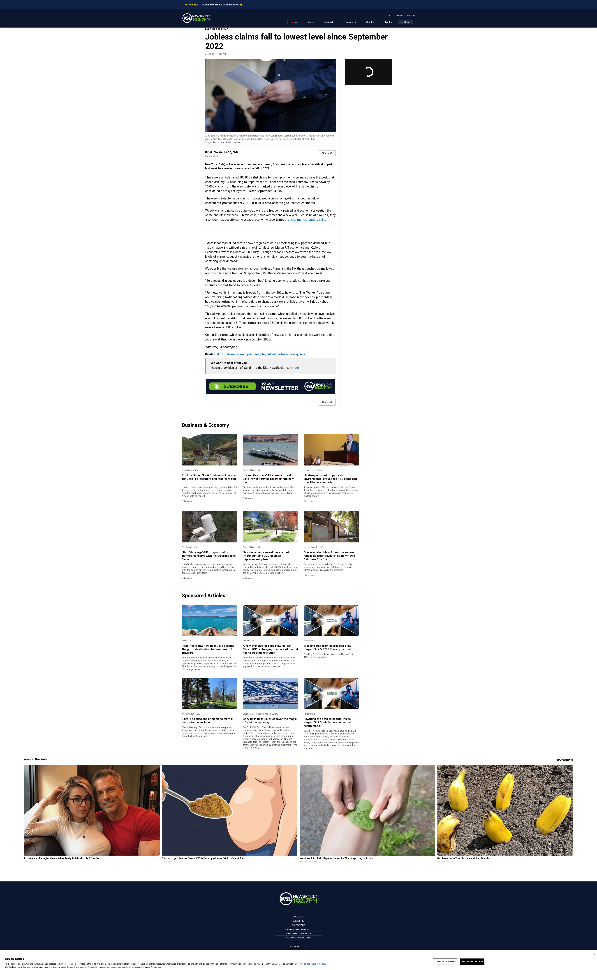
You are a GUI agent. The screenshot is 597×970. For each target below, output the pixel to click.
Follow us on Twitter (298, 937)
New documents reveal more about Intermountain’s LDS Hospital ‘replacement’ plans (266, 556)
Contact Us (298, 925)
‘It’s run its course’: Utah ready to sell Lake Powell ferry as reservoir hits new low (268, 479)
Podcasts (329, 22)
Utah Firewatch (211, 4)
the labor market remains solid (305, 219)
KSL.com (411, 16)
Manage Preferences (445, 962)
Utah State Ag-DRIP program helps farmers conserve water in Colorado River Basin (209, 556)
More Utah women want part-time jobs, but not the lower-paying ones (260, 354)
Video (311, 22)
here (296, 368)
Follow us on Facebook (298, 933)
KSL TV (387, 16)
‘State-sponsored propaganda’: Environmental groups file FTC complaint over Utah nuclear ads (330, 479)
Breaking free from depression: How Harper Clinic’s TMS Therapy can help (328, 647)
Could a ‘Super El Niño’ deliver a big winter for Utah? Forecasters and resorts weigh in (209, 479)
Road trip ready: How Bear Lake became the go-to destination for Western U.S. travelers (208, 649)
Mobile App (298, 916)
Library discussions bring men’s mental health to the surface (207, 720)
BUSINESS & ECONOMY (216, 29)
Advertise (298, 921)
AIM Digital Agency (298, 947)
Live (295, 22)
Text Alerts (350, 22)
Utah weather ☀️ (233, 4)
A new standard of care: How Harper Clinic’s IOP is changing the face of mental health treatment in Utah (270, 649)
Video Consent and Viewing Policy (77, 967)
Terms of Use (303, 964)
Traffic (388, 22)
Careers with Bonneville (298, 929)
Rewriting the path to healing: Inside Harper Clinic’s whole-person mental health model (327, 722)
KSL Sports (399, 16)
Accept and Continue (472, 962)
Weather (370, 22)
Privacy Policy (318, 964)
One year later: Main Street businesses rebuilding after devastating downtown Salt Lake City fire (329, 556)
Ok (593, 954)
